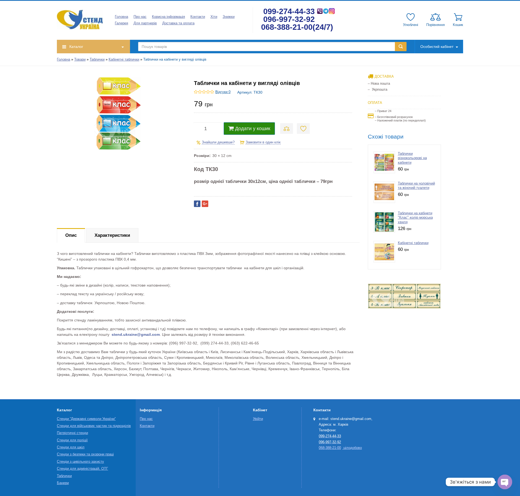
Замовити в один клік (263, 142)
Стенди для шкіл (70, 447)
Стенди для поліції (72, 440)
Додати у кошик (252, 128)
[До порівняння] (286, 128)
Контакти (197, 17)
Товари (80, 59)
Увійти (258, 419)
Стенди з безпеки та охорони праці (85, 454)
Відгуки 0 (222, 92)
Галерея (121, 23)
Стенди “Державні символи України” (86, 419)
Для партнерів (145, 23)
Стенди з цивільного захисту (80, 462)
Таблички (97, 59)
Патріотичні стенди (72, 433)
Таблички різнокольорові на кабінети (412, 158)
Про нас (140, 17)
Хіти (213, 17)
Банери (63, 483)
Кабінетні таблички (124, 59)
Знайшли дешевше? (218, 142)
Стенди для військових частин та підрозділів (94, 426)
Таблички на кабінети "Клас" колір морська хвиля (415, 217)
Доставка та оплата (178, 23)
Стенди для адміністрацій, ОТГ (82, 469)
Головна (121, 17)
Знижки (229, 17)
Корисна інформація (168, 17)
